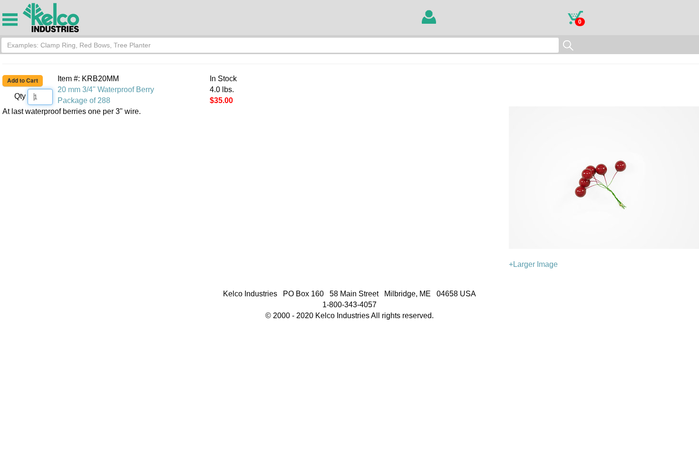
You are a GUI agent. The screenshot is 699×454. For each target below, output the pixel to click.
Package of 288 (84, 100)
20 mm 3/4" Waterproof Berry (106, 89)
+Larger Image (533, 264)
